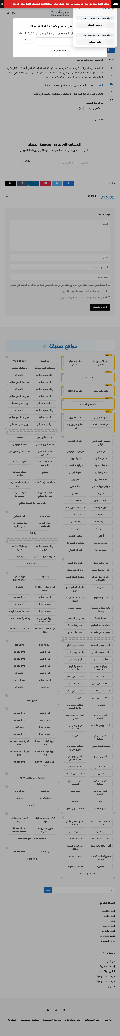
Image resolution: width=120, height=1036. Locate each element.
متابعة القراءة (60, 50)
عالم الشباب (95, 42)
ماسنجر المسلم (95, 25)
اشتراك (28, 40)
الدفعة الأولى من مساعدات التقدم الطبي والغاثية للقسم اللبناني (79, 4)
